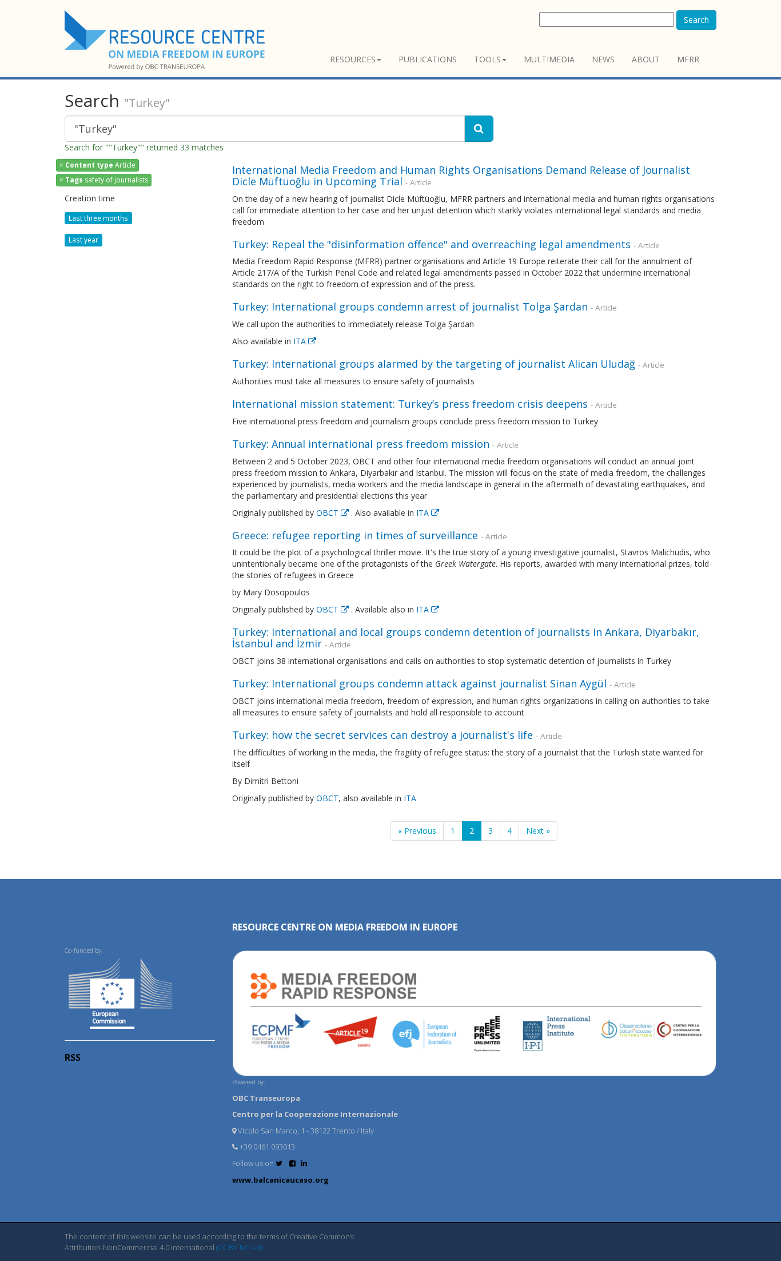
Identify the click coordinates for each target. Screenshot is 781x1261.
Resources (353, 59)
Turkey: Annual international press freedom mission (360, 444)
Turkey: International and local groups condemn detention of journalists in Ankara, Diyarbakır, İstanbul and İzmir (465, 637)
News (603, 59)
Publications (428, 59)
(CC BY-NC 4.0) (239, 1247)
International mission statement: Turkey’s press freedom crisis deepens (410, 404)
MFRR (688, 59)
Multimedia (549, 59)
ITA (300, 341)
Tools (487, 59)
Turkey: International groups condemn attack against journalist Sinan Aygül (419, 683)
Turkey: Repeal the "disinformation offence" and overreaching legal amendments (431, 244)
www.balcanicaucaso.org (280, 1180)
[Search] (478, 129)
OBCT (328, 512)
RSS (73, 1057)
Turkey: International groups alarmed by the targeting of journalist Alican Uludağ (433, 364)
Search (696, 19)
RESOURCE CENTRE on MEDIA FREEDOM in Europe (344, 927)
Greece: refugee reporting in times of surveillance (355, 535)
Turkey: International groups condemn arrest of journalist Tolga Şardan (410, 306)
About (646, 59)
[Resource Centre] (166, 40)
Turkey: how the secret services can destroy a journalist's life (382, 735)
